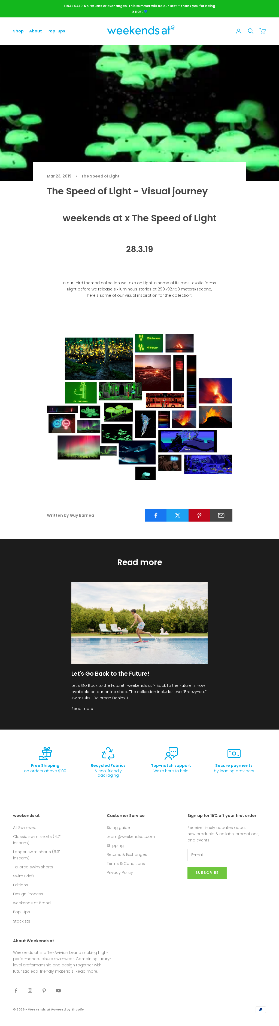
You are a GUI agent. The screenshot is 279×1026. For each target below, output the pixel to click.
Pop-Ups (21, 912)
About (35, 31)
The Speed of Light (100, 176)
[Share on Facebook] (155, 515)
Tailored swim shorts (33, 867)
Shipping (115, 845)
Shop (18, 31)
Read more (82, 708)
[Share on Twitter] (177, 515)
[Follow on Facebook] (16, 990)
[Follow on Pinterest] (44, 990)
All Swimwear (25, 827)
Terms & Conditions (126, 863)
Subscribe (207, 872)
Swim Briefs (24, 876)
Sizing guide (118, 827)
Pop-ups (56, 31)
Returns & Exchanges (127, 854)
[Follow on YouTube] (58, 990)
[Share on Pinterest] (199, 515)
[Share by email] (221, 515)
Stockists (21, 921)
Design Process (28, 894)
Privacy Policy (120, 872)
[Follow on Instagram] (30, 990)
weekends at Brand (32, 903)
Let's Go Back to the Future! (110, 674)
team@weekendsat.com (131, 836)
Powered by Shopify (67, 1009)
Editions (20, 885)
